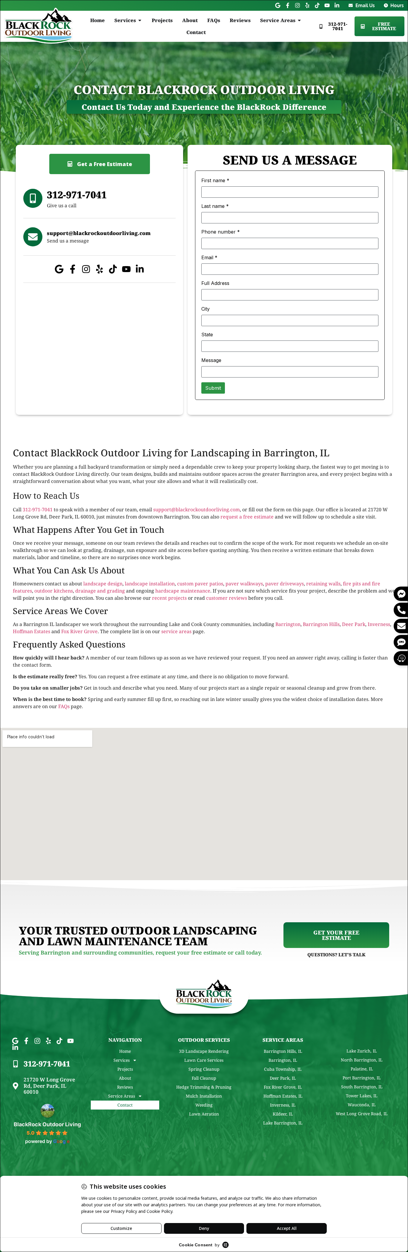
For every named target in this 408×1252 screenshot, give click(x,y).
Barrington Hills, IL (283, 1051)
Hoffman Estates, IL (283, 1096)
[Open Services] (139, 20)
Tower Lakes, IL (362, 1095)
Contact (125, 1105)
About (125, 1078)
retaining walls (323, 583)
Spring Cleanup (204, 1069)
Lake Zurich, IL (361, 1051)
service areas (176, 631)
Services (121, 1060)
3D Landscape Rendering (204, 1051)
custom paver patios (200, 583)
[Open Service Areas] (299, 20)
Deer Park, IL (283, 1078)
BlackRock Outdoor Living (47, 1124)
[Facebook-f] (287, 5)
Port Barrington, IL (362, 1078)
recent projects (169, 598)
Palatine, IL (362, 1069)
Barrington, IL (283, 1060)
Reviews (125, 1087)
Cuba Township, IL (283, 1069)
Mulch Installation (204, 1096)
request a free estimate (247, 516)
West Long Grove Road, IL (362, 1113)
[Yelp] (307, 5)
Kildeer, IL (283, 1114)
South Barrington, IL (362, 1087)
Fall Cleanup (204, 1078)
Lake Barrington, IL (283, 1123)
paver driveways (284, 583)
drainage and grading (100, 590)
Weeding (204, 1105)
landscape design (102, 583)
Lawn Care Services (203, 1060)
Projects (125, 1069)
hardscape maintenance (182, 590)
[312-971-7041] (15, 1063)
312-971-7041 (38, 509)
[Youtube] (327, 5)
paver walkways (244, 583)
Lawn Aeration (204, 1114)
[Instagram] (297, 5)
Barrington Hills (321, 624)
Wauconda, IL (362, 1104)
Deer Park (353, 624)
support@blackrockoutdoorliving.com (196, 509)
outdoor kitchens (53, 590)
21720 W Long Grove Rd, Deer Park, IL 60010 (49, 1085)
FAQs (64, 706)
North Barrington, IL (362, 1060)
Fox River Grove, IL (283, 1087)
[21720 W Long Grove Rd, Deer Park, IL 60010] (15, 1086)
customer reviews (226, 598)
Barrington (287, 624)
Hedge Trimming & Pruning (203, 1087)
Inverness (379, 624)
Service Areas (121, 1096)
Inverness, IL (283, 1105)
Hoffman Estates (31, 631)
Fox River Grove (79, 631)
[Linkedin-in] (337, 5)
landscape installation (150, 583)
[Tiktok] (317, 5)
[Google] (277, 5)
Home (125, 1051)
